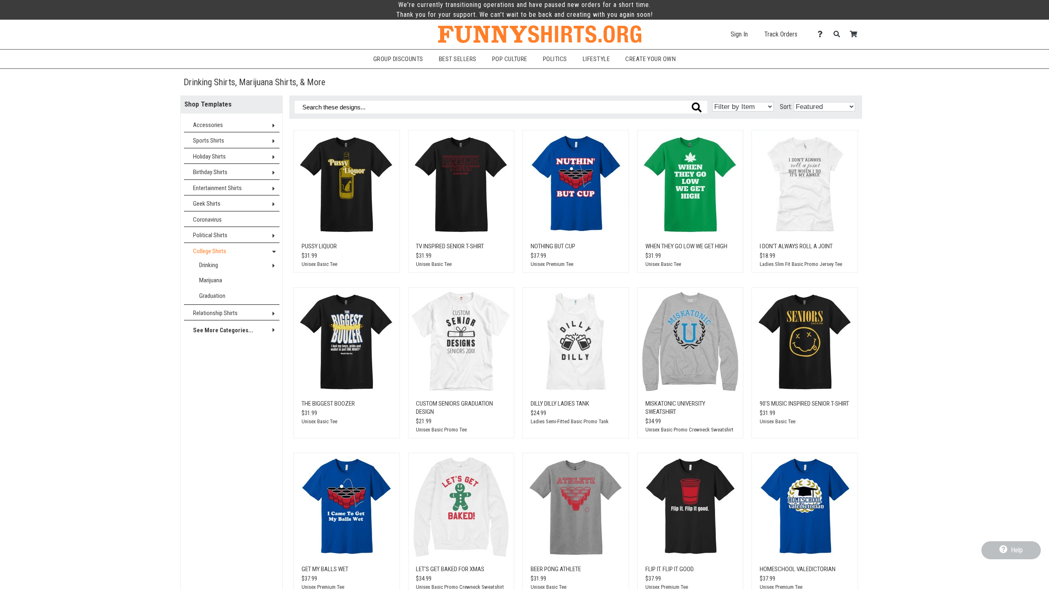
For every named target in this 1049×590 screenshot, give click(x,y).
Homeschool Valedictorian (798, 569)
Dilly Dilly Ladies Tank (560, 403)
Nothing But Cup (553, 246)
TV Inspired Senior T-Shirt (450, 246)
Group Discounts (398, 59)
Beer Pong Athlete (556, 569)
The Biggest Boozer (328, 403)
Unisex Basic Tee (319, 264)
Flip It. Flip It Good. (670, 569)
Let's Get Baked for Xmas (450, 569)
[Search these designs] (696, 107)
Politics (555, 59)
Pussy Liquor (319, 246)
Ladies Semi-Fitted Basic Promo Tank (570, 421)
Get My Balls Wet (325, 569)
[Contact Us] (822, 34)
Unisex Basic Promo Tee (441, 430)
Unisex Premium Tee (552, 264)
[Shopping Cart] (855, 34)
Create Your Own (650, 59)
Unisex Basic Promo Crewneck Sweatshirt (689, 430)
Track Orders (780, 34)
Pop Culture (509, 59)
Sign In (739, 34)
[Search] (839, 34)
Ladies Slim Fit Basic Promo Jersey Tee (801, 264)
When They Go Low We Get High (686, 246)
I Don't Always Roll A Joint (796, 246)
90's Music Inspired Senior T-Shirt (804, 403)
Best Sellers (458, 59)
